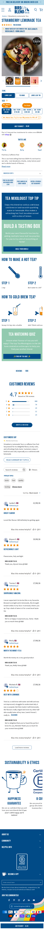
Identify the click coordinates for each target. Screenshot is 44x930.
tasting (7, 487)
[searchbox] (13, 470)
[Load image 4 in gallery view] (34, 81)
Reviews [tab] (19, 371)
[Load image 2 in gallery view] (18, 81)
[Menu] (3, 10)
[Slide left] (4, 2)
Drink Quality (20, 31)
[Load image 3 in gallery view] (26, 81)
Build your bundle (22, 249)
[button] (35, 10)
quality (20, 480)
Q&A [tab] (26, 371)
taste (7, 480)
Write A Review (22, 425)
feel (13, 480)
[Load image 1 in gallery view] (9, 81)
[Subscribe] (41, 882)
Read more (14, 715)
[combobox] (31, 493)
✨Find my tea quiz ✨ (21, 356)
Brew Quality (9, 31)
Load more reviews (22, 747)
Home (4, 16)
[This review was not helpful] (38, 529)
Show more (17, 486)
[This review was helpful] (33, 529)
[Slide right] (40, 2)
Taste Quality (32, 29)
